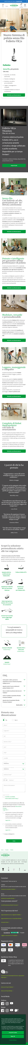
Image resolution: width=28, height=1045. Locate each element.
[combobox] (6, 780)
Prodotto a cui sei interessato (9, 767)
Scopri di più (19, 1)
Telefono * (5, 778)
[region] (13, 1029)
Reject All (13, 1036)
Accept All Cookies (13, 1032)
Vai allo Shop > (21, 649)
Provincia (6, 761)
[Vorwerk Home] (14, 5)
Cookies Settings (13, 1040)
